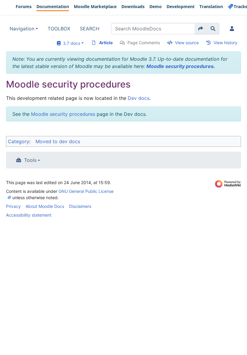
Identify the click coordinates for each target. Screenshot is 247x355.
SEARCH (89, 29)
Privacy (13, 206)
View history (225, 42)
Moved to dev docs (58, 141)
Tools (30, 160)
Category (18, 141)
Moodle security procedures (180, 66)
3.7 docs (70, 43)
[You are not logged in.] (233, 29)
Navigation (22, 29)
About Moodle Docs (45, 206)
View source (187, 42)
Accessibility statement (29, 215)
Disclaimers (80, 206)
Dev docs (138, 98)
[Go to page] (201, 28)
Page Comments (143, 42)
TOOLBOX (59, 29)
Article (106, 42)
